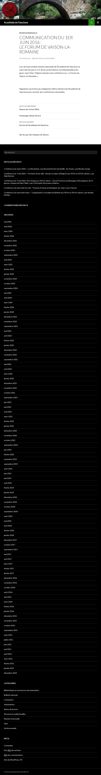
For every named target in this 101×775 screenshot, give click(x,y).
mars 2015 (8, 659)
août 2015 (8, 635)
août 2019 (8, 469)
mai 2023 (7, 331)
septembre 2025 (11, 255)
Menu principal (98, 22)
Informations (9, 704)
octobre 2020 (9, 440)
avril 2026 (8, 226)
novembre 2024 (10, 279)
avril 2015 (8, 654)
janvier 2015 (9, 668)
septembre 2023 (11, 326)
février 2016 (9, 606)
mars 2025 (8, 264)
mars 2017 (8, 564)
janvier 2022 (9, 378)
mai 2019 (7, 478)
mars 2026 (8, 231)
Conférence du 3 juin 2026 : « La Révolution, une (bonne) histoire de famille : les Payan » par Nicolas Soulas (47, 169)
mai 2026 (7, 222)
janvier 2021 (9, 426)
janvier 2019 (9, 492)
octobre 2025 (9, 250)
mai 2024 (7, 293)
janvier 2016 (9, 611)
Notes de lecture (11, 709)
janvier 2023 (9, 345)
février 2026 (9, 236)
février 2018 (9, 530)
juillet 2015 (8, 640)
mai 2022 (7, 364)
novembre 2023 (10, 321)
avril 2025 (8, 260)
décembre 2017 (10, 540)
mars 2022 (8, 374)
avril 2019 (8, 483)
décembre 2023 (10, 317)
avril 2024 (8, 298)
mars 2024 (8, 302)
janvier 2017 (9, 573)
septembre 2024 (11, 288)
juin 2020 (7, 450)
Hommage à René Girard (30, 116)
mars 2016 (8, 602)
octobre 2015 (9, 625)
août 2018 (8, 516)
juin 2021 (7, 402)
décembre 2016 (10, 578)
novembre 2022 (10, 355)
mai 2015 (7, 649)
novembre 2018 (10, 502)
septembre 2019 (11, 464)
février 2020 (9, 454)
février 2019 (9, 488)
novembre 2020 (10, 435)
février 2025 (9, 269)
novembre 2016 (10, 583)
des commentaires (13, 755)
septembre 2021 (11, 397)
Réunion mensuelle (28, 33)
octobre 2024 (9, 283)
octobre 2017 (9, 545)
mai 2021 (7, 407)
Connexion (8, 745)
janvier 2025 (9, 274)
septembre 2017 (11, 549)
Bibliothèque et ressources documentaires (21, 690)
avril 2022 (8, 369)
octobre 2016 (9, 587)
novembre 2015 (10, 621)
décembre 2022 (10, 350)
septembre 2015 (11, 630)
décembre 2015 (10, 616)
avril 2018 (8, 526)
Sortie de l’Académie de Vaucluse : (34, 123)
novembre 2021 (10, 388)
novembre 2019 (10, 459)
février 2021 (9, 421)
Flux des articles (12, 750)
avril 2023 (8, 336)
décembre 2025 (10, 241)
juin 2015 (7, 644)
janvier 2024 (9, 312)
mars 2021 (8, 416)
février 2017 (9, 568)
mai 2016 (7, 597)
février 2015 (9, 663)
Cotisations (9, 700)
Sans (6, 723)
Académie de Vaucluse (16, 22)
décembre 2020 (10, 431)
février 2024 (9, 307)
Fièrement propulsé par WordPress (16, 772)
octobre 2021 (9, 393)
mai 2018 (7, 521)
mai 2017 (7, 554)
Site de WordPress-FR (13, 760)
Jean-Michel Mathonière (44, 58)
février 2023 (9, 340)
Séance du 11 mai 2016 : (29, 107)
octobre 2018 (9, 507)
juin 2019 (7, 473)
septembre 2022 (11, 359)
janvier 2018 (9, 535)
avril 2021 (8, 412)
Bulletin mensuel (11, 695)
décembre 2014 (10, 673)
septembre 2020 (11, 445)
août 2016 (8, 592)
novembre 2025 (10, 245)
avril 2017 (8, 559)
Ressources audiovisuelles (15, 714)
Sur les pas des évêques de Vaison (34, 135)
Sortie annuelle (10, 728)
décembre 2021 (10, 383)
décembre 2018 (10, 497)
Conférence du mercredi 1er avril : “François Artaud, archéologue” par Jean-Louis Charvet (40, 188)
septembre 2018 (11, 511)
